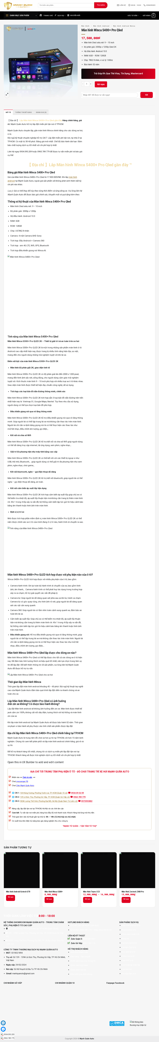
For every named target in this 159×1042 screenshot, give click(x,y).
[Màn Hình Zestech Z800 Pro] (137, 870)
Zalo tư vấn (27, 777)
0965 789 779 (79, 797)
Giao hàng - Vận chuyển (80, 956)
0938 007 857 (89, 939)
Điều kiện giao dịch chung (81, 974)
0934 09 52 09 (77, 793)
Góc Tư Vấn (132, 15)
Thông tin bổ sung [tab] (23, 112)
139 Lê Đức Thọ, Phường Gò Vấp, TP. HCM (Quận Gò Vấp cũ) (45, 797)
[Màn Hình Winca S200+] (60, 870)
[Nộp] (100, 5)
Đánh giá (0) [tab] (41, 112)
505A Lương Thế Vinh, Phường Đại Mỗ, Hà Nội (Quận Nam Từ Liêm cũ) (49, 801)
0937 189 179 (89, 943)
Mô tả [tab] (8, 112)
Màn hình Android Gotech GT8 (18, 891)
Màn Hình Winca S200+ (54, 891)
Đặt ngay (101, 84)
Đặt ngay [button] (49, 899)
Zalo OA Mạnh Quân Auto (88, 925)
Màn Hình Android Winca (124, 26)
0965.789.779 (9, 1038)
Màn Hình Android (101, 26)
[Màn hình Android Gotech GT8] (22, 870)
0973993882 (86, 801)
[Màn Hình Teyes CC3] (99, 870)
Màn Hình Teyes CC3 (91, 891)
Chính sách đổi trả (78, 970)
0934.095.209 (9, 1034)
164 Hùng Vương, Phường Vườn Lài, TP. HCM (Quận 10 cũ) (43, 793)
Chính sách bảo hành (79, 965)
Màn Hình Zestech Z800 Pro (133, 891)
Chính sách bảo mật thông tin (82, 961)
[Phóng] (7, 94)
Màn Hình (85, 26)
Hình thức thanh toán (79, 952)
